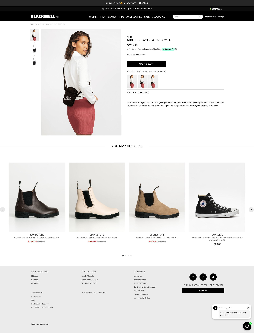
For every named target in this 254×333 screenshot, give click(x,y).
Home (32, 24)
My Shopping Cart (89, 283)
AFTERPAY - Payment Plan (42, 307)
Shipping (34, 276)
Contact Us (36, 296)
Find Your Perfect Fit (39, 304)
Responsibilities (140, 283)
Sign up (203, 290)
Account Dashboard (90, 279)
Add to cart (146, 64)
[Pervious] (2, 209)
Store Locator (140, 279)
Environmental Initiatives (144, 287)
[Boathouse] (216, 9)
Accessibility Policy (142, 298)
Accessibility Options (93, 292)
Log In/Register (88, 276)
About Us (138, 276)
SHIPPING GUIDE (39, 271)
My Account (88, 271)
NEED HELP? (37, 292)
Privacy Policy (140, 290)
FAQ (33, 300)
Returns (34, 279)
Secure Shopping (141, 294)
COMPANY (139, 271)
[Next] (251, 209)
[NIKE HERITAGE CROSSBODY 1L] (132, 76)
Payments (35, 283)
